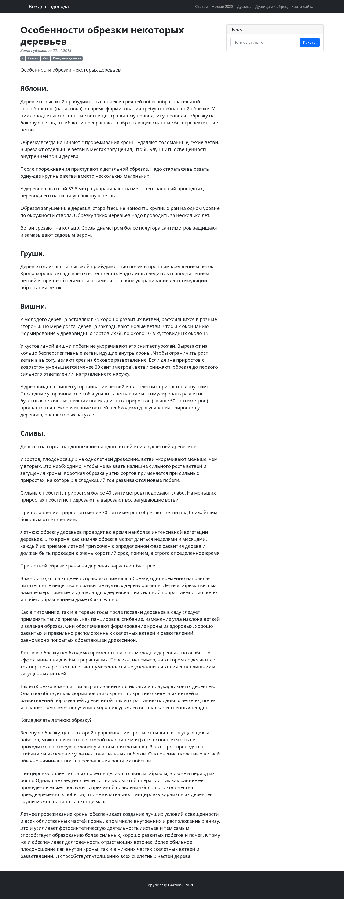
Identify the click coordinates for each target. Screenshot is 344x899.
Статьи (201, 6)
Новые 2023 (222, 6)
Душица (244, 6)
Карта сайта (302, 6)
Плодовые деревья (67, 58)
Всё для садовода (49, 6)
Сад (45, 58)
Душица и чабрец (271, 6)
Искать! (310, 42)
